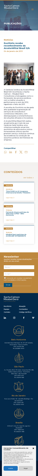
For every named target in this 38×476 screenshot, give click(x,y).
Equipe (6, 309)
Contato (7, 312)
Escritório (7, 306)
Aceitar (10, 468)
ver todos (27, 178)
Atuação (22, 306)
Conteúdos (23, 309)
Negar (26, 468)
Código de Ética (25, 312)
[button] (33, 448)
